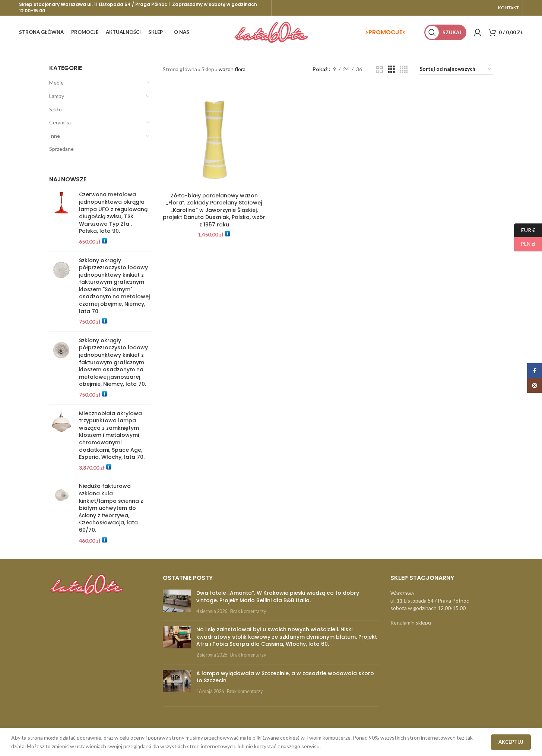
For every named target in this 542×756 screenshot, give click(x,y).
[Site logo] (271, 32)
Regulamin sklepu (410, 622)
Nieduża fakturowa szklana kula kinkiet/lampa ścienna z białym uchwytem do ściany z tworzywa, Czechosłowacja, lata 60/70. (111, 508)
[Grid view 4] (404, 69)
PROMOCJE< (387, 32)
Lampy (56, 96)
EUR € (524, 229)
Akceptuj (510, 742)
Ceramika (60, 122)
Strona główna (180, 69)
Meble (56, 82)
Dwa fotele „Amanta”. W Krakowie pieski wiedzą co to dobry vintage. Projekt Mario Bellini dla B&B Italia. (277, 596)
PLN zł (525, 243)
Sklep (208, 69)
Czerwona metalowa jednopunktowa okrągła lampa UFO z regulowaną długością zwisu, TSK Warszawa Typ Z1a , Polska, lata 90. (113, 213)
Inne (54, 136)
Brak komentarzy (248, 611)
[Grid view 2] (379, 69)
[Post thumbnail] (177, 602)
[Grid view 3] (391, 69)
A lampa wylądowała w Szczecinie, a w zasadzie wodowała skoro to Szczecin (285, 677)
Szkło (55, 109)
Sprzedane (61, 149)
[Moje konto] (477, 32)
